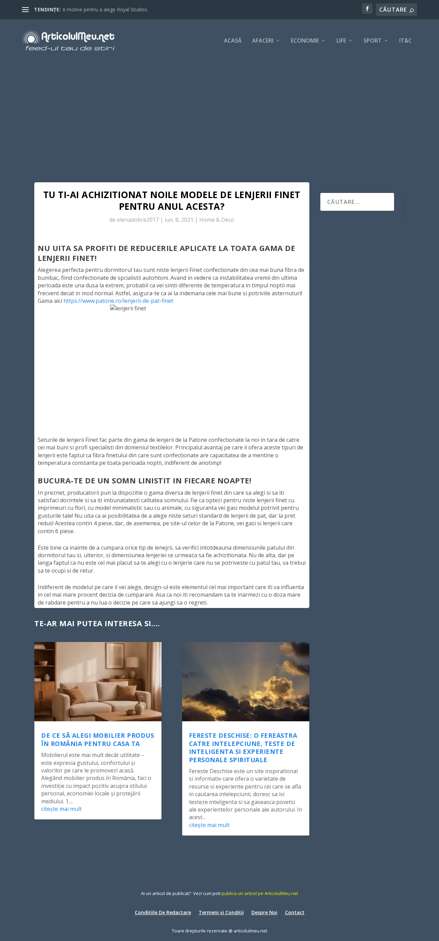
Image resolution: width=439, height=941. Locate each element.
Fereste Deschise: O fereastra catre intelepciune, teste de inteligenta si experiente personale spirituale (243, 747)
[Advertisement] (219, 113)
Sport (373, 41)
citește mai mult (61, 809)
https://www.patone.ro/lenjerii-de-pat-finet (118, 301)
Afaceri (262, 41)
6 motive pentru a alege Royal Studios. (105, 9)
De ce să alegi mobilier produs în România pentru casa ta (97, 739)
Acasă (233, 41)
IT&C (405, 41)
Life (341, 41)
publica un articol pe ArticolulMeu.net (260, 893)
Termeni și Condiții (221, 912)
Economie (305, 41)
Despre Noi (264, 912)
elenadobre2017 (138, 219)
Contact (295, 912)
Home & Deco (216, 219)
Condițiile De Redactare (163, 912)
